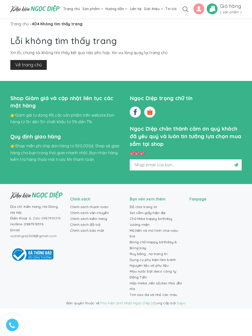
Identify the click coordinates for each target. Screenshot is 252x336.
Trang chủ (71, 9)
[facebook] (135, 112)
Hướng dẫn (115, 9)
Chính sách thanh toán (89, 207)
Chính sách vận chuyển (89, 213)
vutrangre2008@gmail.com (33, 236)
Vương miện (140, 224)
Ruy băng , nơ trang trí (148, 254)
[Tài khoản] (198, 8)
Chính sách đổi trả (85, 224)
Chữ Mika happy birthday (151, 218)
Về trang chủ (28, 65)
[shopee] (149, 112)
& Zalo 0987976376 (45, 218)
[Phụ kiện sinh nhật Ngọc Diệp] (35, 8)
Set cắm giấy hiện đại (147, 213)
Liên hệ (136, 9)
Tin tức (171, 9)
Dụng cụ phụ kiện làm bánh (153, 260)
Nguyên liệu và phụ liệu (149, 265)
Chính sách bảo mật (87, 230)
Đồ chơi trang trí (143, 207)
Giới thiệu (152, 9)
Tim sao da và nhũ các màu (153, 294)
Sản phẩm (91, 9)
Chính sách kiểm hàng (88, 218)
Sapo (181, 303)
